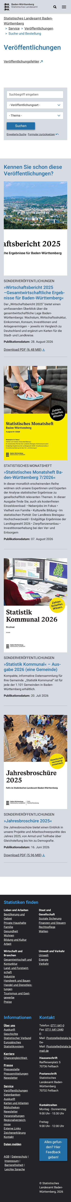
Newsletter (11, 1078)
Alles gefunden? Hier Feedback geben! (53, 1150)
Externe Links (12, 1128)
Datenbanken (12, 1095)
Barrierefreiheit (14, 1165)
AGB (6, 1157)
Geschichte (11, 1034)
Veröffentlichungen (16, 1091)
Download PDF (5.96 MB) (22, 855)
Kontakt (9, 1137)
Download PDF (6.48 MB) (22, 349)
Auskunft (9, 1030)
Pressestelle (12, 1069)
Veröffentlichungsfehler (21, 61)
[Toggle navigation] (64, 7)
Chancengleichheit (16, 1058)
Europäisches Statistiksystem (14, 1044)
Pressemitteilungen (16, 1074)
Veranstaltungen (14, 1116)
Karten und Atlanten (16, 1103)
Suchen (21, 125)
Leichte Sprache (15, 1169)
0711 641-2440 (54, 1030)
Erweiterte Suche (16, 134)
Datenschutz (19, 1157)
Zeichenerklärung (15, 1133)
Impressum (12, 1161)
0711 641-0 (57, 1025)
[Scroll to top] (62, 1193)
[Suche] (55, 7)
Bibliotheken (12, 1107)
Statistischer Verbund (17, 1038)
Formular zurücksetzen (41, 134)
